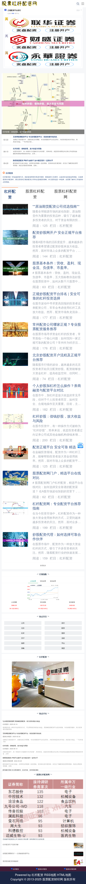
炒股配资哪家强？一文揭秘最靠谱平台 (16, 853)
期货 (63, 648)
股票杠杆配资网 (71, 869)
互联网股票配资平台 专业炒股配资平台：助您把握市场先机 (35, 136)
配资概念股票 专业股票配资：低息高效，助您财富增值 (20, 770)
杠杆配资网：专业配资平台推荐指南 (57, 505)
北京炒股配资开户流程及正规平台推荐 (57, 357)
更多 (78, 10)
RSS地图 (50, 874)
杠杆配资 (16, 869)
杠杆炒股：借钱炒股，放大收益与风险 (17, 132)
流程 (63, 638)
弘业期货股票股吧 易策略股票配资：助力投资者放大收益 (21, 721)
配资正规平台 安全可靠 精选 (54, 446)
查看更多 (43, 565)
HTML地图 (64, 874)
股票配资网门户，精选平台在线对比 (57, 475)
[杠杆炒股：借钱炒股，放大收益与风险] (43, 103)
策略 (22, 648)
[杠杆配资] (20, 3)
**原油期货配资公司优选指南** (56, 206)
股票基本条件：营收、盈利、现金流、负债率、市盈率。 (57, 265)
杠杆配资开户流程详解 (10, 844)
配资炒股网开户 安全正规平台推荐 (57, 234)
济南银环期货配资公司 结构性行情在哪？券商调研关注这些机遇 (23, 839)
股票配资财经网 (52, 879)
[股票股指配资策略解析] (78, 862)
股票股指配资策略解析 (10, 861)
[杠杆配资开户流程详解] (78, 845)
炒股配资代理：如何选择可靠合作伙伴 (57, 536)
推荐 (22, 643)
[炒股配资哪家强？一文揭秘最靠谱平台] (78, 854)
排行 (63, 623)
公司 (22, 623)
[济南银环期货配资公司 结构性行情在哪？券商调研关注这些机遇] (43, 808)
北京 (22, 628)
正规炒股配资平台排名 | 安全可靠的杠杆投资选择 (56, 296)
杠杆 (22, 633)
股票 (63, 633)
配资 (63, 628)
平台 (63, 643)
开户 (22, 638)
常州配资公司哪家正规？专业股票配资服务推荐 (57, 326)
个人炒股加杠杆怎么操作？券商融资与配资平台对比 (57, 387)
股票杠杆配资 (42, 869)
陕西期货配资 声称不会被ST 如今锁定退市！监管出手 (33, 160)
